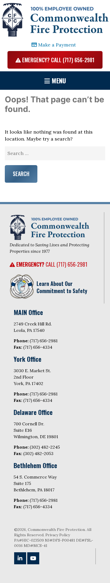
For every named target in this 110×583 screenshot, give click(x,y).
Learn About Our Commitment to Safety (62, 287)
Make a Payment (56, 45)
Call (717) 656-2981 (51, 264)
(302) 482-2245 (45, 447)
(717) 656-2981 (44, 340)
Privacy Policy (57, 535)
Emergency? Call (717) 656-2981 (58, 60)
